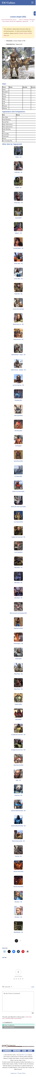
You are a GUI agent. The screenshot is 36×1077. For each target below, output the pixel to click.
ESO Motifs (16, 1050)
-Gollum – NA (18, 157)
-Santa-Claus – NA (18, 202)
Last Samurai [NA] (18, 522)
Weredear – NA (18, 902)
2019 (20, 19)
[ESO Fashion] (18, 1047)
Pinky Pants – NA (18, 674)
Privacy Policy (21, 1073)
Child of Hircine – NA (18, 339)
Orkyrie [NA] (18, 658)
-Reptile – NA (18, 187)
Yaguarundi (25, 21)
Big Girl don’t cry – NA (18, 324)
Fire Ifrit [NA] (18, 446)
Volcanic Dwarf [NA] (18, 886)
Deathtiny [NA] (18, 400)
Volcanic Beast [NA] (18, 871)
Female (7, 21)
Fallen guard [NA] (18, 415)
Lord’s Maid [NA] (18, 552)
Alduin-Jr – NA (18, 233)
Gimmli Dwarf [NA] (18, 461)
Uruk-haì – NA (18, 856)
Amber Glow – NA (18, 263)
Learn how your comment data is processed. (17, 1017)
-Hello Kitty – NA (18, 172)
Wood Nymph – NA (18, 932)
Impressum (14, 1073)
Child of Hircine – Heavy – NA (18, 354)
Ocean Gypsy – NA (18, 643)
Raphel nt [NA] (18, 704)
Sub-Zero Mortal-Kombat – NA (18, 810)
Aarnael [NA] (18, 218)
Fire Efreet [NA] (18, 430)
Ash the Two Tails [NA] (18, 309)
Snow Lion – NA (18, 795)
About (24, 1050)
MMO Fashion (7, 1050)
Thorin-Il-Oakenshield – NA (18, 841)
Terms (30, 1050)
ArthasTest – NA (18, 294)
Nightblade (19, 21)
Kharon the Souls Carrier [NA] (18, 506)
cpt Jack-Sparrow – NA (18, 385)
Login (32, 987)
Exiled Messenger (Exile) (8, 19)
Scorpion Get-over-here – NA (18, 734)
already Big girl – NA (18, 248)
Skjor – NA (18, 780)
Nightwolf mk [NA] (18, 628)
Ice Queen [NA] (18, 476)
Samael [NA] (18, 719)
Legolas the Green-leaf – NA (18, 537)
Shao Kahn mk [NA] (18, 765)
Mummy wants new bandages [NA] (18, 613)
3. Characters (25, 19)
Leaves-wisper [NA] (18, 17)
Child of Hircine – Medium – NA (18, 370)
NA (15, 21)
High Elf (11, 21)
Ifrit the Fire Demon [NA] (18, 491)
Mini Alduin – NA (18, 567)
